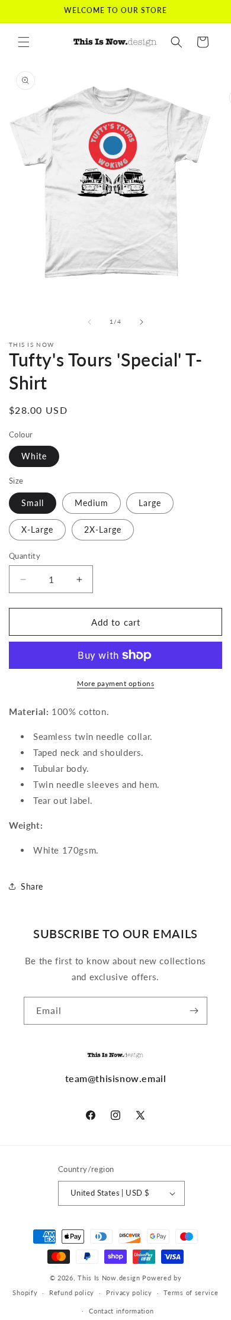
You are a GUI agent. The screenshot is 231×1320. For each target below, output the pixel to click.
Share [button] (32, 886)
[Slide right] (142, 322)
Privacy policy (129, 1292)
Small (32, 503)
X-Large (37, 529)
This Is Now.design (109, 1278)
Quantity (24, 556)
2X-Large (102, 529)
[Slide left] (89, 322)
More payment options (115, 683)
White (34, 456)
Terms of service (190, 1292)
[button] (24, 42)
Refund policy (71, 1292)
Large (150, 503)
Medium (91, 503)
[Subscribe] (194, 1011)
